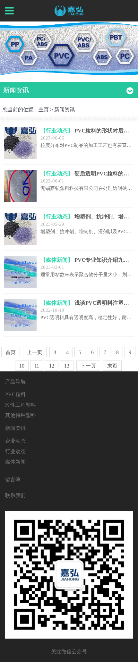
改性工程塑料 (20, 405)
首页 (10, 352)
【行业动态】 (56, 131)
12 (51, 366)
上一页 (34, 352)
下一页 (88, 366)
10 (21, 366)
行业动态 (15, 451)
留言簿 (13, 479)
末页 (112, 366)
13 (66, 366)
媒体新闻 (15, 461)
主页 (44, 109)
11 (36, 366)
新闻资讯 (64, 109)
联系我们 (15, 495)
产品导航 (15, 381)
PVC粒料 (15, 394)
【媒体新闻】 (56, 260)
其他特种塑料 (20, 415)
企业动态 (15, 441)
